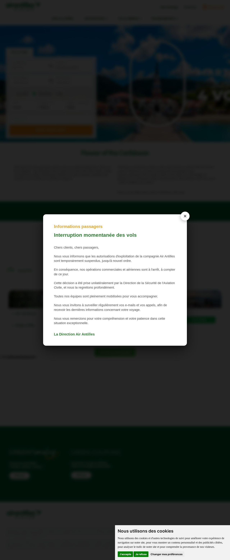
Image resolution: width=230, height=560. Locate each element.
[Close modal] (185, 216)
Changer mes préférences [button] (167, 554)
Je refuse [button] (141, 554)
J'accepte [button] (125, 554)
